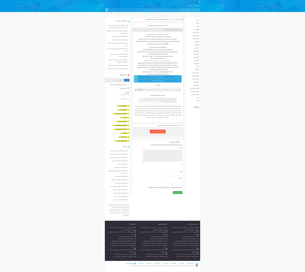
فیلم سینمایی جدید (195, 94)
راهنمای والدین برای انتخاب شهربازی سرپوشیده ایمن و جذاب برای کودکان (118, 61)
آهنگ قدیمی (150, 10)
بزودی (197, 66)
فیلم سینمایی (196, 85)
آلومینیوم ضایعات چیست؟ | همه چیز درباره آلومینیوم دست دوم (119, 55)
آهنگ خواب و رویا (176, 108)
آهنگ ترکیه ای (164, 10)
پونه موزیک (140, 110)
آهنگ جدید (157, 10)
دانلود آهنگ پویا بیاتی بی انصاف (121, 196)
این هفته (127, 80)
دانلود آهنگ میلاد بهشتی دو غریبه (121, 189)
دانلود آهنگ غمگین (141, 113)
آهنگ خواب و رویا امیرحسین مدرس (148, 108)
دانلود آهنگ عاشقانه (150, 113)
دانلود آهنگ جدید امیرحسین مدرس (162, 113)
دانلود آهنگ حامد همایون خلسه (121, 183)
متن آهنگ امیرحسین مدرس (169, 115)
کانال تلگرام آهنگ (130, 263)
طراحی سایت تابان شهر (125, 212)
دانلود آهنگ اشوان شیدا (122, 164)
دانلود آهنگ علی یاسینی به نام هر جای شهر (119, 157)
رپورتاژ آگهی (196, 82)
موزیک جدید (150, 115)
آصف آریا (127, 205)
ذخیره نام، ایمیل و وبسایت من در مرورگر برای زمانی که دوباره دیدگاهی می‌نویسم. (165, 187)
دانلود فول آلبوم (195, 76)
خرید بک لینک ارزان (125, 94)
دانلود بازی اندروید (123, 121)
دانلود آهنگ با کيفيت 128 (156, 80)
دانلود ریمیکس (196, 73)
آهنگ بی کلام (180, 10)
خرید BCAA (124, 137)
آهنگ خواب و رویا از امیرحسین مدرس (164, 108)
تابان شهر (127, 207)
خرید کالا (125, 133)
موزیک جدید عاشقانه (151, 117)
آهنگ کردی (196, 60)
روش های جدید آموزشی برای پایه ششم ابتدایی (118, 65)
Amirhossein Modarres (159, 106)
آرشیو (197, 23)
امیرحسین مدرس (159, 110)
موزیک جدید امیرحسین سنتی (141, 115)
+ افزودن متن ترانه (158, 131)
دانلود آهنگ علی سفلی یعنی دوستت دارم (119, 186)
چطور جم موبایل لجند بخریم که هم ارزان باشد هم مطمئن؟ (117, 50)
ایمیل (180, 171)
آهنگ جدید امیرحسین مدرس (141, 106)
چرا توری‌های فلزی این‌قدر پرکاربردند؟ (120, 39)
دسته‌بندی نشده (195, 79)
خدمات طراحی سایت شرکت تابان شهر (118, 207)
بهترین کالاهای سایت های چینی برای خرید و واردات (117, 68)
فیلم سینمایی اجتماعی (194, 88)
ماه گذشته (121, 80)
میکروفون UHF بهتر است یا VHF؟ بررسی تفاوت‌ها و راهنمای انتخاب (117, 32)
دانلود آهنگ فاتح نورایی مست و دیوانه (119, 179)
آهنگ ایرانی (187, 10)
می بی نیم (125, 117)
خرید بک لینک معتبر (125, 99)
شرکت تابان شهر (112, 205)
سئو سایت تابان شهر (125, 210)
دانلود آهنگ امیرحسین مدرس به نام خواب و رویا (158, 25)
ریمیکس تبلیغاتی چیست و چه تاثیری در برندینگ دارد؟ (118, 44)
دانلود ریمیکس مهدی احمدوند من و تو (120, 160)
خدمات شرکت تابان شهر (120, 205)
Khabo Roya (177, 106)
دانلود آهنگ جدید (195, 10)
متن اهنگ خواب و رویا (158, 115)
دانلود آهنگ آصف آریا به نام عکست (120, 36)
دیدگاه (180, 148)
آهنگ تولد (197, 42)
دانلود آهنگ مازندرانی (122, 141)
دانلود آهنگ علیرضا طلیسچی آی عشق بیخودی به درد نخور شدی (118, 172)
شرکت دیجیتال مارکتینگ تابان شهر (115, 210)
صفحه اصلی (172, 19)
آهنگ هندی (196, 63)
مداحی (197, 97)
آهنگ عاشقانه (196, 51)
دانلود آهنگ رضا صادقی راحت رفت (120, 193)
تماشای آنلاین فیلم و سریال (121, 113)
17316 (197, 20)
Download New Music (149, 37)
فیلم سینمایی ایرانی (195, 91)
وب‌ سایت (180, 178)
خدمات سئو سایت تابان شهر (115, 212)
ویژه (198, 100)
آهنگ (168, 19)
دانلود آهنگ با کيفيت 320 (156, 77)
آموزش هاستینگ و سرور (121, 129)
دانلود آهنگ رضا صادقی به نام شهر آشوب (119, 154)
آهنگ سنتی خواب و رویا (176, 110)
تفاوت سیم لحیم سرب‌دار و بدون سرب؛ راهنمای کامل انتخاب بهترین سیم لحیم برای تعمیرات (118, 26)
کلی (116, 80)
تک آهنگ (197, 69)
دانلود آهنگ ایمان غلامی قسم (121, 176)
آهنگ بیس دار (172, 10)
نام (181, 164)
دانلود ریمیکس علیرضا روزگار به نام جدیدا (119, 150)
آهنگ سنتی (137, 108)
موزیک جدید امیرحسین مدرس (162, 117)
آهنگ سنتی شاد (167, 110)
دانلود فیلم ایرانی (123, 105)
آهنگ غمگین (196, 54)
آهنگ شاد (197, 48)
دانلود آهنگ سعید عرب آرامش (121, 167)
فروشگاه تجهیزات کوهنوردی (121, 125)
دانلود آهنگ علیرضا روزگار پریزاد (121, 199)
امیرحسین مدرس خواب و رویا (149, 110)
